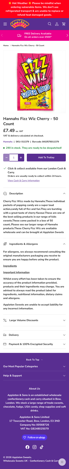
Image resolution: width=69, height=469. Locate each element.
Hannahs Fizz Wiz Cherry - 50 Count (28, 45)
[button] (63, 24)
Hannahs (8, 141)
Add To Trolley (46, 157)
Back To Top (33, 359)
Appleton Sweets (21, 457)
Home (6, 45)
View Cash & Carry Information (24, 180)
